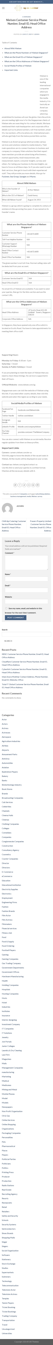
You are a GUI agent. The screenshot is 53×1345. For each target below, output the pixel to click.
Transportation (8, 1320)
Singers (5, 1246)
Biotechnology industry (12, 785)
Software (6, 1255)
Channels (5, 811)
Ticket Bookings (9, 1311)
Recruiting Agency (9, 1194)
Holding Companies (10, 985)
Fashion (5, 907)
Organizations (8, 1128)
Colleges (5, 828)
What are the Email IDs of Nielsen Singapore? (23, 57)
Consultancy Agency (10, 850)
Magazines (6, 1059)
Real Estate (6, 1189)
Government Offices (10, 972)
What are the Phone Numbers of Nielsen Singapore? (26, 52)
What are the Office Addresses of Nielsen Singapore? (26, 61)
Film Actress (7, 920)
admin (36, 34)
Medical (5, 1081)
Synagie (23, 176)
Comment (9, 553)
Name (8, 574)
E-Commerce (7, 872)
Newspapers (7, 1107)
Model (5, 1098)
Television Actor (9, 1290)
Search (5, 630)
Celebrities (6, 806)
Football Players (9, 950)
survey (39, 496)
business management (18, 496)
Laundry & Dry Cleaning (12, 1050)
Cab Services (7, 802)
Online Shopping (9, 1124)
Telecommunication (10, 1285)
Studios (5, 1268)
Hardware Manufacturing (13, 976)
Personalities (7, 1137)
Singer (4, 1242)
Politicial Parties (9, 1159)
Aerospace (6, 737)
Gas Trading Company (11, 963)
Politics (5, 1168)
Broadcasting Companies (12, 798)
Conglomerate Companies (13, 841)
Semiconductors (9, 1229)
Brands (5, 793)
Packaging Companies (11, 1133)
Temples (5, 1298)
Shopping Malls (8, 1237)
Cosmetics (6, 854)
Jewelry (5, 1037)
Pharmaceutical (8, 1146)
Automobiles (7, 763)
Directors (6, 867)
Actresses (6, 732)
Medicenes (6, 1085)
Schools (5, 1220)
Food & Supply (8, 941)
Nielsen (34, 496)
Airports (5, 750)
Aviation (5, 767)
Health (5, 981)
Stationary (6, 1259)
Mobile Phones (8, 1094)
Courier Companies (10, 859)
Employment (7, 898)
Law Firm (6, 1055)
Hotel (4, 1002)
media (29, 496)
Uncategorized (8, 1329)
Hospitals (6, 989)
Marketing (6, 1076)
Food (4, 937)
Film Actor (6, 915)
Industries (6, 1007)
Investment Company (11, 1024)
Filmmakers (7, 924)
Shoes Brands (7, 1233)
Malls (4, 1063)
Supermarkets (8, 1272)
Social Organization (10, 1250)
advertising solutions (43, 494)
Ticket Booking (8, 1307)
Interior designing (9, 1020)
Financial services (9, 928)
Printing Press (8, 1172)
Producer (6, 1176)
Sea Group (14, 176)
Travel (4, 1324)
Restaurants (7, 1202)
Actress (5, 728)
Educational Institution (11, 885)
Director (5, 863)
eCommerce (7, 876)
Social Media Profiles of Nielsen (17, 65)
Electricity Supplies (10, 889)
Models (5, 1102)
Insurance (6, 1015)
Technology (7, 1281)
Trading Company (9, 1316)
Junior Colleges (8, 1046)
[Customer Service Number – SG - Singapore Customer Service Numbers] (26, 8)
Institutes (6, 1011)
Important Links (11, 70)
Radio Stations (8, 1185)
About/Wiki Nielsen (12, 48)
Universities (7, 1333)
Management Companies (12, 1067)
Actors (5, 724)
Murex (33, 176)
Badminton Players (10, 772)
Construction (7, 846)
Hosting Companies (10, 994)
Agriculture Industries (11, 741)
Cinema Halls (7, 815)
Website (8, 597)
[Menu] (3, 8)
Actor (4, 719)
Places (4, 1150)
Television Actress (9, 1294)
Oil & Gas (6, 1116)
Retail (4, 1207)
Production (6, 1181)
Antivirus (5, 758)
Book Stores (7, 789)
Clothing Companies (10, 824)
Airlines (5, 745)
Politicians (6, 1163)
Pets (4, 1142)
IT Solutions (7, 1033)
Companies (26, 17)
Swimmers (6, 1276)
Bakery (5, 776)
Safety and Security (10, 1216)
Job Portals (7, 1041)
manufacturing (8, 1072)
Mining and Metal (9, 1089)
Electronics (6, 893)
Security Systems (9, 1224)
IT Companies (8, 1028)
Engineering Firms (9, 902)
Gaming (5, 954)
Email (7, 585)
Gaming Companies (10, 959)
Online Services (8, 1120)
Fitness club (7, 933)
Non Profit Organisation (12, 1111)
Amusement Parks (9, 754)
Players (5, 1155)
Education (6, 880)
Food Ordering (8, 946)
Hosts (4, 998)
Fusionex (5, 176)
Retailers (5, 1211)
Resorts (5, 1198)
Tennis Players (8, 1303)
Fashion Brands (8, 911)
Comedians (6, 832)
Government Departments (13, 967)
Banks (4, 780)
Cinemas (5, 819)
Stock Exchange (8, 1263)
